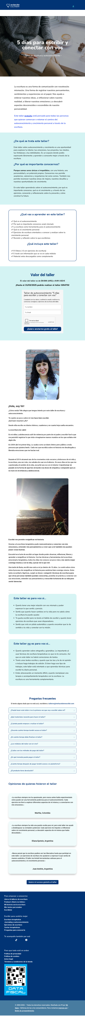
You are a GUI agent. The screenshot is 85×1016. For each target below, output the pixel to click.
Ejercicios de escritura (13, 925)
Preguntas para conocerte (14, 930)
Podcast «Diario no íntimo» (14, 902)
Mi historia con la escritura (14, 905)
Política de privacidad (12, 954)
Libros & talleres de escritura (15, 899)
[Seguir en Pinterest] (21, 940)
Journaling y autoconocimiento (16, 922)
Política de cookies (11, 956)
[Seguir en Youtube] (6, 940)
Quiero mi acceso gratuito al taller (43, 882)
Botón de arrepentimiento (24, 1011)
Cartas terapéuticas (12, 927)
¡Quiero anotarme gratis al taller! (42, 329)
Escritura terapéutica (12, 920)
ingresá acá (62, 1008)
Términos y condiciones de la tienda (18, 962)
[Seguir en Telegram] (26, 940)
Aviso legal (8, 959)
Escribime (8, 910)
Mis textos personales (13, 907)
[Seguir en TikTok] (16, 940)
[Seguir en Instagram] (11, 940)
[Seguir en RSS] (31, 940)
